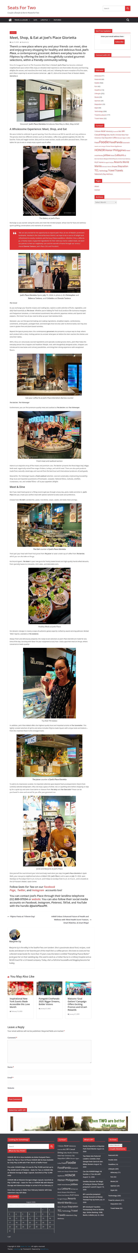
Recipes (111, 162)
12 (23, 1218)
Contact (97, 190)
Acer (103, 131)
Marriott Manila (99, 159)
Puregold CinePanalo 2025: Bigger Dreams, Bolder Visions (49, 1001)
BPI (123, 131)
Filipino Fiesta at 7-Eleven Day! (22, 916)
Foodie (97, 83)
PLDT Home (99, 162)
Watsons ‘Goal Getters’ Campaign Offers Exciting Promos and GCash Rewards (77, 1004)
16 (50, 1218)
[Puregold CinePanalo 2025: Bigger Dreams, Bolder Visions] (49, 983)
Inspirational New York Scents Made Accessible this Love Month (20, 1002)
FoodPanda (115, 142)
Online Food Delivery (124, 159)
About (97, 186)
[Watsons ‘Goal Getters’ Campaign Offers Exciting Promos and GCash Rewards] (78, 983)
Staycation (98, 104)
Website (11, 1088)
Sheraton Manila (106, 166)
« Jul (9, 1237)
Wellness (109, 174)
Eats (35, 20)
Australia (115, 131)
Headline (98, 90)
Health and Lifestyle (100, 146)
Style (96, 108)
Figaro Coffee (126, 138)
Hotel (128, 151)
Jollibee (107, 155)
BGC (120, 131)
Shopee (114, 166)
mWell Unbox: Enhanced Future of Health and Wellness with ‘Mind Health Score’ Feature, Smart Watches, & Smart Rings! (70, 919)
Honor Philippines (115, 150)
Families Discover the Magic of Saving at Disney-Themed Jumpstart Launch (93, 1184)
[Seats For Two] (10, 20)
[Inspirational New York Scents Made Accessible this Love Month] (20, 983)
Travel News (99, 118)
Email (10, 1077)
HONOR (100, 150)
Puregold (106, 162)
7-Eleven (98, 131)
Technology (99, 111)
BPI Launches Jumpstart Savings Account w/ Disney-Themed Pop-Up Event (93, 1197)
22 (43, 1222)
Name (11, 1067)
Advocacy (98, 76)
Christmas (98, 138)
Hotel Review (99, 155)
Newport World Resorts (111, 159)
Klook (113, 155)
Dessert (119, 138)
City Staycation (106, 138)
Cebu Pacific (110, 135)
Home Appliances (116, 146)
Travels (119, 170)
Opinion (97, 101)
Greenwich (126, 143)
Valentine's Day (100, 174)
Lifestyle (44, 20)
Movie (97, 97)
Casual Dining (100, 134)
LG (125, 155)
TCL (97, 170)
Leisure (119, 155)
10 (10, 1218)
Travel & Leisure (21, 20)
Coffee (114, 138)
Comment (12, 1037)
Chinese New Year (122, 135)
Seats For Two (22, 7)
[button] (29, 19)
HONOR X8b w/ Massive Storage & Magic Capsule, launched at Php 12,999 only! (30, 1172)
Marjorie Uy (25, 42)
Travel (111, 170)
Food (97, 142)
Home (108, 146)
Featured (57, 20)
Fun (96, 86)
